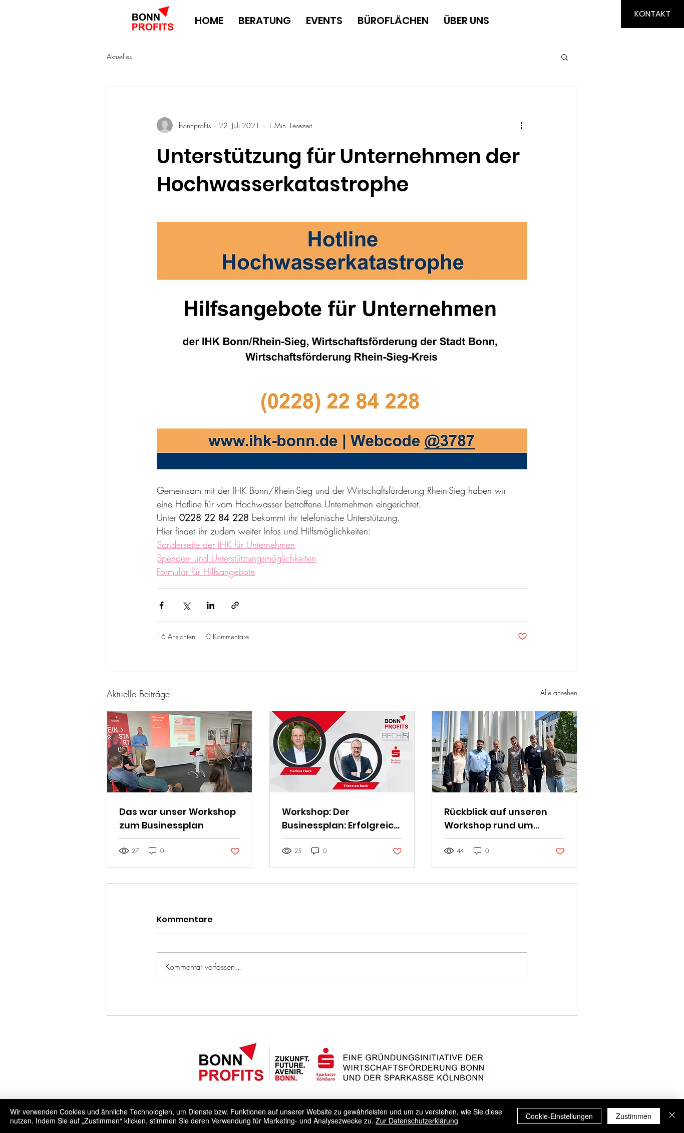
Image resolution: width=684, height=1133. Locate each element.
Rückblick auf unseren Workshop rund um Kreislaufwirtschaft (495, 818)
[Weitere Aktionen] (521, 125)
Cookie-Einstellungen (559, 1116)
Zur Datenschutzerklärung (417, 1120)
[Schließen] (672, 1116)
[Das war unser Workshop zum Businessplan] (179, 751)
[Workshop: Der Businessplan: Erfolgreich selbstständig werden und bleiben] (342, 751)
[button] (564, 57)
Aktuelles (119, 56)
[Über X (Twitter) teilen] (186, 605)
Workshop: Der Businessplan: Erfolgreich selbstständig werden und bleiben (341, 818)
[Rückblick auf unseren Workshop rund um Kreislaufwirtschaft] (504, 751)
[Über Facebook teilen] (161, 605)
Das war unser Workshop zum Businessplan (177, 818)
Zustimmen (633, 1116)
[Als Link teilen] (235, 605)
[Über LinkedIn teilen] (210, 605)
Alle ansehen (558, 692)
